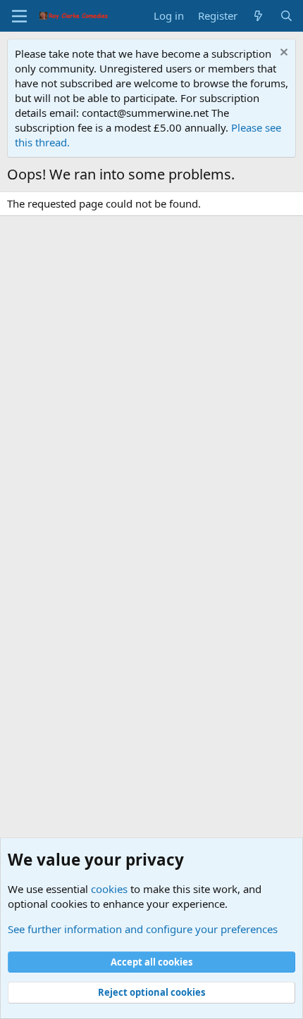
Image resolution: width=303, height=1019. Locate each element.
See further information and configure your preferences (143, 929)
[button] (19, 16)
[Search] (286, 16)
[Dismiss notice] (282, 53)
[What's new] (258, 16)
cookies (109, 889)
